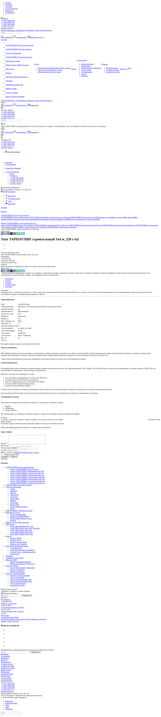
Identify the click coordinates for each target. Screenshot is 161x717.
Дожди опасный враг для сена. (12, 611)
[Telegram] (23, 233)
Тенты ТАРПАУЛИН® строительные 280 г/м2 (59, 227)
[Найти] (2, 35)
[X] (11, 233)
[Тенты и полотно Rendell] (20, 95)
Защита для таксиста (8, 603)
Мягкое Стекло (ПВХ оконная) (122, 217)
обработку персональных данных (26, 452)
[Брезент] (20, 71)
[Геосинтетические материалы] (20, 75)
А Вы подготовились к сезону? (12, 607)
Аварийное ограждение (49, 219)
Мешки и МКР (63, 219)
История (4, 660)
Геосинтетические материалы (22, 219)
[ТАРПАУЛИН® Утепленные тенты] (20, 55)
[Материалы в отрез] (20, 59)
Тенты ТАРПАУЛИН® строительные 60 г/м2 (80, 225)
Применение (5, 676)
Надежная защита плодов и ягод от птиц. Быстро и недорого (23, 619)
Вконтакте (12, 196)
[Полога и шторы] (20, 91)
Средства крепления (62, 217)
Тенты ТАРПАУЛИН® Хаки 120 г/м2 (15, 225)
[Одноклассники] (5, 233)
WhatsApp (11, 204)
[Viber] (14, 233)
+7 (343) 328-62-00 (8, 20)
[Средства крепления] (20, 51)
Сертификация (6, 680)
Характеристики (7, 674)
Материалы (5, 672)
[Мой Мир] (8, 233)
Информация (6, 662)
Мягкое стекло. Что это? (10, 621)
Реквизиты (5, 658)
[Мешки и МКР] (20, 87)
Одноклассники (14, 199)
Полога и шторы (75, 219)
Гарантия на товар (8, 668)
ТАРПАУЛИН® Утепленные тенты (83, 217)
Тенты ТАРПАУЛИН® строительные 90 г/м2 (113, 225)
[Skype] (20, 233)
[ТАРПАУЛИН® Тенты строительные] (20, 43)
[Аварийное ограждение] (20, 83)
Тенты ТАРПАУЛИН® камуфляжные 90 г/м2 (46, 225)
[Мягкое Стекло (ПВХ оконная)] (20, 63)
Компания (4, 654)
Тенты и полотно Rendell (90, 219)
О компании (5, 656)
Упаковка (36, 219)
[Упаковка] (20, 79)
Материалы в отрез (104, 217)
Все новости (5, 599)
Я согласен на (21, 452)
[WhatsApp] (17, 233)
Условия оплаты (7, 664)
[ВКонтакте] (2, 233)
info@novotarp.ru (9, 192)
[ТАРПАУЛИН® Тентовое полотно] (20, 47)
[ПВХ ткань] (20, 67)
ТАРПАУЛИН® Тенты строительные (15, 217)
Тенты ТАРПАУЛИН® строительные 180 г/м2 (24, 227)
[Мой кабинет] (2, 108)
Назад (12, 174)
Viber (10, 201)
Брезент (8, 219)
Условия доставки (7, 666)
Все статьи (5, 615)
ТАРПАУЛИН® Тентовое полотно (42, 217)
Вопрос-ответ (6, 670)
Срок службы (6, 678)
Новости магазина (10, 593)
